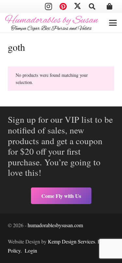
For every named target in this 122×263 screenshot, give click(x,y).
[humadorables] (51, 23)
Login (31, 250)
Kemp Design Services (71, 241)
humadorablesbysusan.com (55, 225)
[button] (92, 6)
